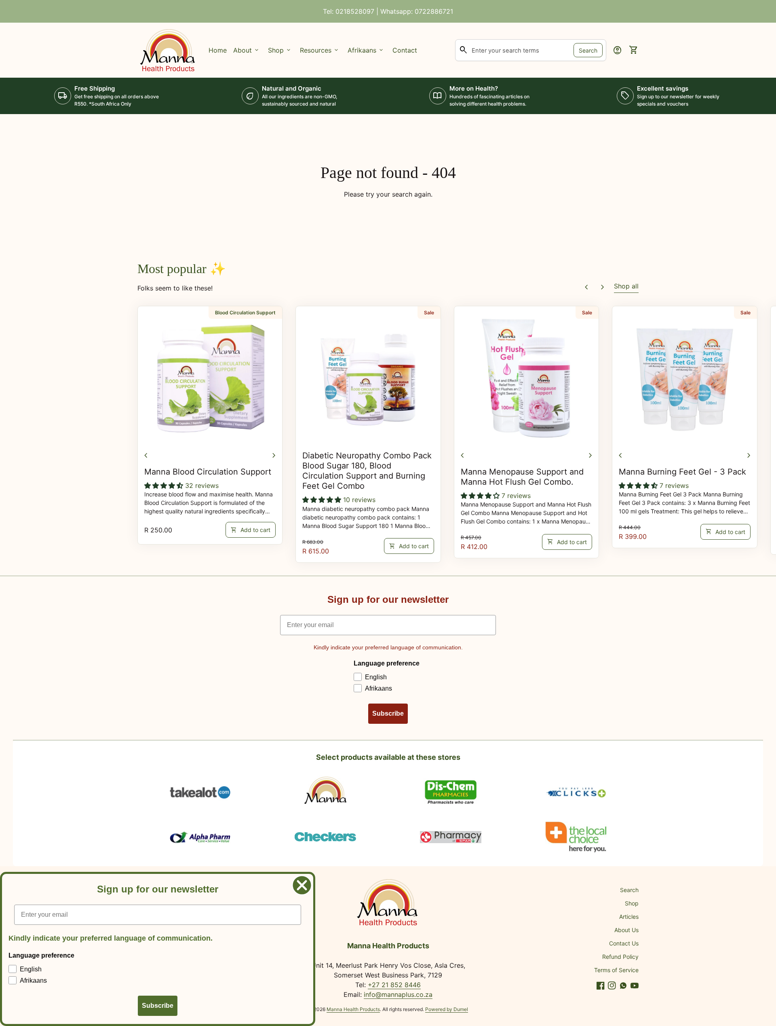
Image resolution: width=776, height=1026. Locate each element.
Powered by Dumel (446, 1009)
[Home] (168, 49)
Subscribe (388, 713)
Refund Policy (620, 956)
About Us (626, 929)
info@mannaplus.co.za (398, 994)
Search (588, 50)
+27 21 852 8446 (394, 985)
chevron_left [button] (586, 287)
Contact (404, 50)
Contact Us (624, 943)
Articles (629, 916)
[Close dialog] (302, 885)
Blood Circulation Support (245, 312)
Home (218, 50)
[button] (164, 485)
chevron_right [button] (602, 287)
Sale (429, 312)
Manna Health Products (353, 1009)
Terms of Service (616, 970)
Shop (632, 903)
